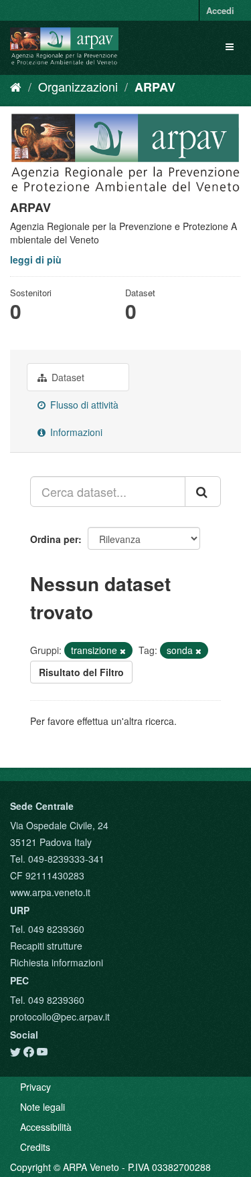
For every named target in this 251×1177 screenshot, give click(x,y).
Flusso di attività (83, 404)
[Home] (15, 86)
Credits (35, 1147)
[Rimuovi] (123, 650)
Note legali (42, 1106)
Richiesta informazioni (56, 962)
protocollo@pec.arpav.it (60, 1016)
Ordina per (54, 539)
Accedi (220, 10)
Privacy (35, 1086)
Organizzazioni (78, 86)
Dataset (66, 377)
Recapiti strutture (46, 945)
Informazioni (75, 432)
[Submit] (203, 491)
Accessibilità (46, 1127)
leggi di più (36, 259)
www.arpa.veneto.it (50, 892)
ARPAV (155, 87)
